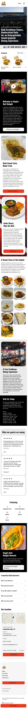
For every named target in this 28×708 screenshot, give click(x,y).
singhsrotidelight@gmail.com (10, 645)
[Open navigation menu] (24, 3)
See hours (21, 650)
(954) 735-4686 (7, 642)
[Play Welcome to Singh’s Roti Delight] (13, 86)
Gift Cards (5, 675)
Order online (13, 654)
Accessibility (5, 691)
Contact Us (5, 677)
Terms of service (6, 688)
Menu (19, 3)
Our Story (5, 673)
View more (6, 448)
